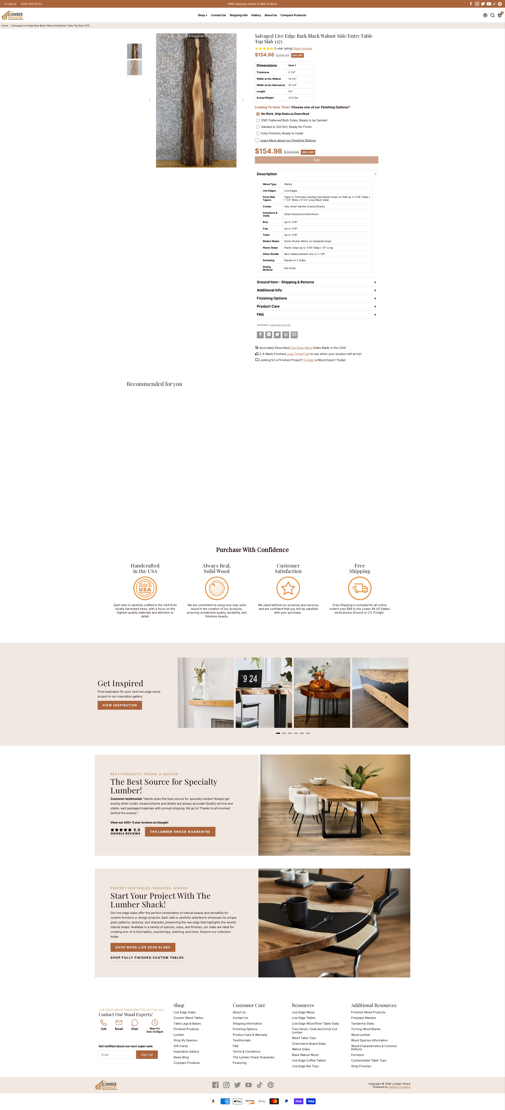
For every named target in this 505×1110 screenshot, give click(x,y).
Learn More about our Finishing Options (288, 140)
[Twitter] (237, 1087)
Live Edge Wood (301, 348)
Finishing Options (272, 298)
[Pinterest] (270, 1087)
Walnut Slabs (301, 1049)
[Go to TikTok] (494, 4)
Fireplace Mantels (363, 1018)
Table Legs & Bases (187, 1023)
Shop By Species (185, 1040)
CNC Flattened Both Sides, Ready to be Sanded (294, 120)
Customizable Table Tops (368, 1060)
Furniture (357, 1055)
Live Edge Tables (304, 1018)
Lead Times (295, 354)
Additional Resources (374, 1005)
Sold (316, 160)
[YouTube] (248, 1087)
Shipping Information (247, 1023)
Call (307, 354)
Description (267, 174)
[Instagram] (226, 1087)
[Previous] (149, 99)
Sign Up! (147, 1055)
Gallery (256, 15)
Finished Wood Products (368, 1012)
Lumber (179, 1035)
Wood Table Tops (304, 1038)
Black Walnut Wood (305, 1055)
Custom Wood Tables (188, 1018)
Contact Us (218, 15)
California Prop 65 (280, 325)
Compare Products (293, 15)
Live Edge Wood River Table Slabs (315, 1023)
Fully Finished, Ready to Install (282, 133)
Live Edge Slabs (185, 1012)
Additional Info (269, 290)
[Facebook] (215, 1087)
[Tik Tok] (260, 1087)
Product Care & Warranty (250, 1035)
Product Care (268, 306)
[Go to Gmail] (294, 334)
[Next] (243, 99)
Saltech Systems (399, 1086)
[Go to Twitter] (483, 4)
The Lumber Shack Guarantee (180, 832)
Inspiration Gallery (186, 1051)
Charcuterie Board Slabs (309, 1043)
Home (5, 25)
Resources (303, 1005)
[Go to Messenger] (268, 334)
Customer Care (249, 1005)
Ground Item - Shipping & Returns (285, 282)
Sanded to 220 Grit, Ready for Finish (286, 127)
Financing (239, 1063)
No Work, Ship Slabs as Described (285, 114)
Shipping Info (239, 15)
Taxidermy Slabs (362, 1023)
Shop (179, 1005)
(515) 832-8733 (31, 4)
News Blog (181, 1057)
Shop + (203, 15)
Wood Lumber (360, 1035)
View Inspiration (120, 705)
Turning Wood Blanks (366, 1029)
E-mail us (10, 4)
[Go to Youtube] (488, 4)
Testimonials (242, 1040)
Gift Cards (181, 1046)
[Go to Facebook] (471, 4)
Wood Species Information (369, 1040)
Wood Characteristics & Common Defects (374, 1047)
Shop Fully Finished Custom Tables (147, 957)
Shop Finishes (361, 1066)
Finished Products (186, 1029)
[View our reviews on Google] (125, 832)
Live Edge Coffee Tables (309, 1060)
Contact (309, 360)
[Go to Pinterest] (500, 4)
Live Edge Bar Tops (305, 1066)
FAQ (260, 314)
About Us (271, 15)
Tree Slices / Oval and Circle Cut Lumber (314, 1030)
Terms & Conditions (246, 1051)
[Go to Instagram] (477, 4)
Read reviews (302, 48)
